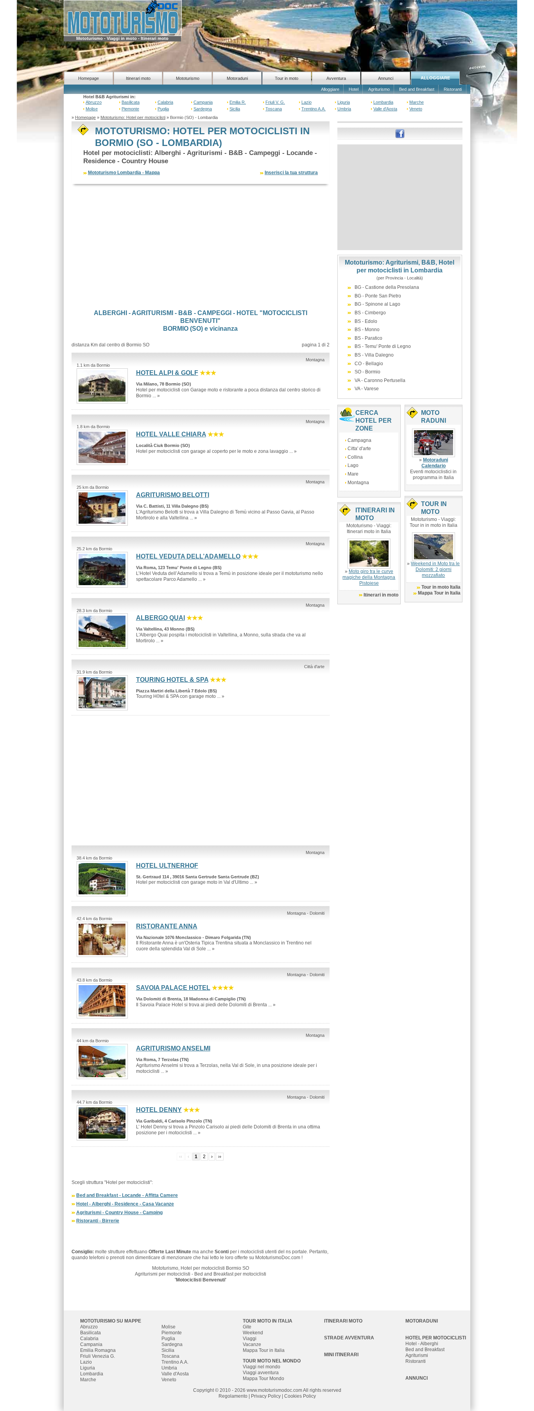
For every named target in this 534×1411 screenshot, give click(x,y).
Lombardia (383, 102)
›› (219, 1156)
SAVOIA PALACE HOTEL (173, 987)
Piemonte (130, 108)
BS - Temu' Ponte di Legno (383, 346)
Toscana (273, 108)
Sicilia (234, 108)
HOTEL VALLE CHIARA (171, 434)
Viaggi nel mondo (261, 1367)
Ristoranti (453, 89)
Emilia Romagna (98, 1350)
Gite (247, 1327)
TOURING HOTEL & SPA (172, 679)
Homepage (88, 78)
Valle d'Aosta (385, 108)
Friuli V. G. (275, 102)
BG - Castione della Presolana (387, 287)
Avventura (336, 78)
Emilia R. (237, 102)
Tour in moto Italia (441, 587)
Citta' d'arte (359, 448)
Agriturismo (379, 89)
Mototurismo (187, 78)
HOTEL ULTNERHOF (167, 865)
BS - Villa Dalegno (374, 355)
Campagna (359, 440)
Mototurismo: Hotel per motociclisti (132, 117)
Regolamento (233, 1396)
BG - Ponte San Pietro (378, 296)
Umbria (344, 108)
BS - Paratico (368, 338)
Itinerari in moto (381, 595)
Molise (92, 108)
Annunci (385, 78)
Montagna (358, 482)
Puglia (163, 108)
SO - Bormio (367, 372)
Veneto (415, 108)
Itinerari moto (138, 78)
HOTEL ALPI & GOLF (167, 372)
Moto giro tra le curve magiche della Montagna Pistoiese (368, 577)
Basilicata (131, 102)
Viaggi (249, 1338)
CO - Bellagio (369, 363)
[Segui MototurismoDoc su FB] (400, 133)
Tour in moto (286, 78)
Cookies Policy (300, 1396)
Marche (416, 102)
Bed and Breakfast (416, 89)
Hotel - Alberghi (421, 1343)
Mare (353, 474)
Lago (353, 465)
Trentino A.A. (313, 108)
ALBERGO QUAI (160, 617)
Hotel (353, 89)
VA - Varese (367, 388)
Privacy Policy (266, 1396)
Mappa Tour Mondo (263, 1378)
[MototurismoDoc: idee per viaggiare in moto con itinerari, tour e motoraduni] (123, 17)
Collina (355, 457)
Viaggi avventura (261, 1372)
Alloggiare (330, 89)
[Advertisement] (201, 246)
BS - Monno (367, 329)
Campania (203, 102)
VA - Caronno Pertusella (380, 380)
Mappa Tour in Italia (439, 593)
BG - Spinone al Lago (377, 304)
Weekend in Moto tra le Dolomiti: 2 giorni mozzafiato (435, 569)
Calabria (165, 102)
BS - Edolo (366, 321)
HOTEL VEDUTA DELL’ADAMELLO (188, 556)
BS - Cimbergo (370, 312)
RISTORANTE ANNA (166, 926)
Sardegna (203, 108)
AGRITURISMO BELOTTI (172, 495)
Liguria (343, 102)
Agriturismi (416, 1355)
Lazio (306, 102)
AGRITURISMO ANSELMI (173, 1048)
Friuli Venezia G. (97, 1356)
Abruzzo (94, 102)
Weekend (253, 1332)
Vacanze (252, 1344)
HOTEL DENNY (159, 1109)
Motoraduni (237, 78)
